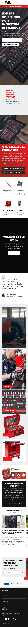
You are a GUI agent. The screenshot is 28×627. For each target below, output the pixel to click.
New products (9, 410)
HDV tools (8, 386)
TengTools (7, 623)
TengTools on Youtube (12, 345)
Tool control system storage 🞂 (13, 168)
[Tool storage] (8, 204)
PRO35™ (7, 459)
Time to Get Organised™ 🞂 (12, 40)
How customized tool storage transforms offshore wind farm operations (13, 532)
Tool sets (19, 210)
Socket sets (20, 191)
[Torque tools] (8, 184)
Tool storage (8, 210)
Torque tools (8, 191)
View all (14, 512)
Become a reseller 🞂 (10, 44)
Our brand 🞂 (14, 253)
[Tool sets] (20, 204)
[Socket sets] (20, 184)
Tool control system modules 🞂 (13, 172)
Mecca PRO (8, 434)
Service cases (13, 503)
